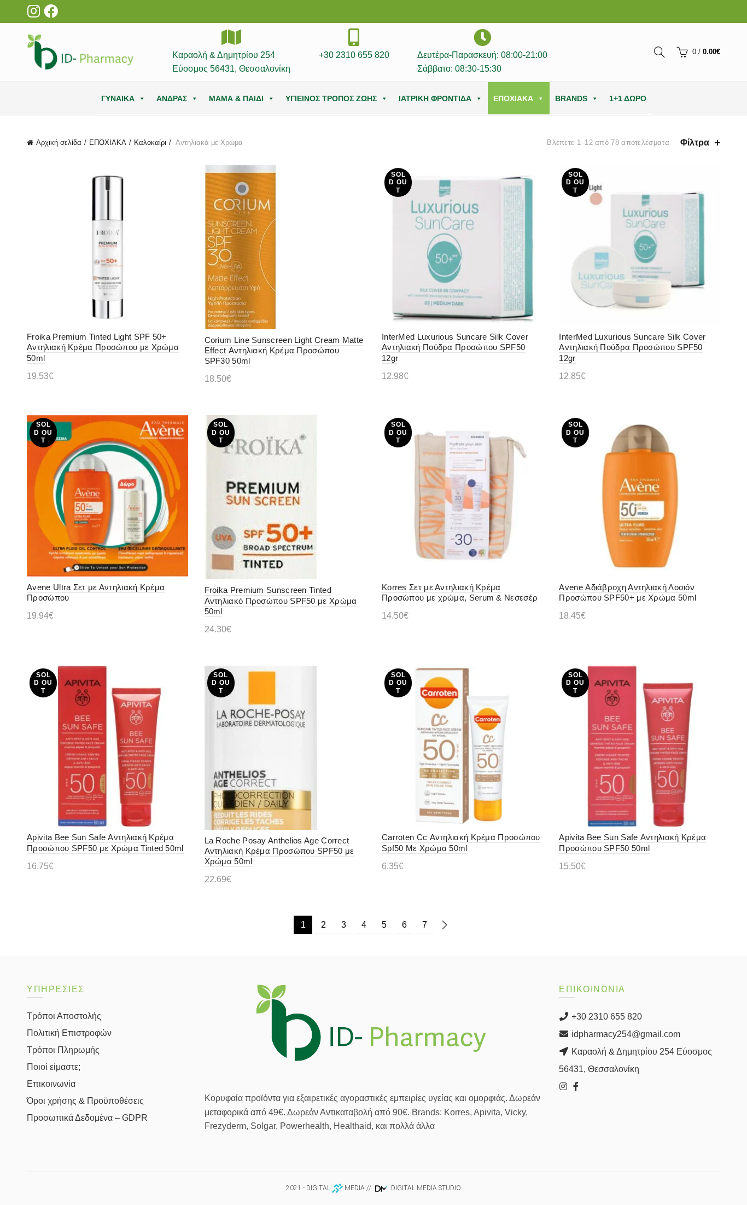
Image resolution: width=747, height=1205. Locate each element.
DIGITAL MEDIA (335, 1188)
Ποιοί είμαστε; (53, 1067)
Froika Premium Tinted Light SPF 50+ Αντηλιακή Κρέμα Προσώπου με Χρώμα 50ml (103, 347)
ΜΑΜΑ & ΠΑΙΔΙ (236, 98)
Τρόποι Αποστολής (64, 1016)
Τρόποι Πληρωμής (63, 1050)
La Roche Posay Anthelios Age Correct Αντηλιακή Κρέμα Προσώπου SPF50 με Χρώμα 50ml (279, 851)
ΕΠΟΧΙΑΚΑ (513, 98)
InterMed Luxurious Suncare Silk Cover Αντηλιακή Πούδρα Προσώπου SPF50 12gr (455, 347)
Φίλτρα (694, 142)
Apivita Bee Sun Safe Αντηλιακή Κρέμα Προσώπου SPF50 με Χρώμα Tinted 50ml (105, 842)
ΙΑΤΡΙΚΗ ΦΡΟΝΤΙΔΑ (435, 98)
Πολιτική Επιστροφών (69, 1033)
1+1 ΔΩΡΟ (627, 98)
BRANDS (571, 98)
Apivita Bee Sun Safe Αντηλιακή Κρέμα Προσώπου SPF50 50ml (632, 842)
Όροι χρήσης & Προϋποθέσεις (85, 1100)
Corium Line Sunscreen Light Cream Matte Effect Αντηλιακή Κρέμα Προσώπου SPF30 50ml (284, 350)
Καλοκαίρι (150, 142)
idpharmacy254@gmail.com (624, 1034)
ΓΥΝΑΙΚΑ (118, 98)
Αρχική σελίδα (58, 142)
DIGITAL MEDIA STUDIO (425, 1188)
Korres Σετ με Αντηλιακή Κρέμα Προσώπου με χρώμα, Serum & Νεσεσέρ (460, 592)
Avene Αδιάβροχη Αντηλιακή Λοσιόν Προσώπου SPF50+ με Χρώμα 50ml (627, 592)
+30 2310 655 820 (605, 1016)
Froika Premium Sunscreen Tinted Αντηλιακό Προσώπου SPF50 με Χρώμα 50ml (281, 600)
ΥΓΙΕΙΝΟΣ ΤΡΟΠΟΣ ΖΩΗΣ (331, 98)
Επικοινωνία (51, 1083)
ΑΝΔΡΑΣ (171, 98)
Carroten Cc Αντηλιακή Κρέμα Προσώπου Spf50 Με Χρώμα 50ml (461, 842)
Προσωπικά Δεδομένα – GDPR (87, 1117)
